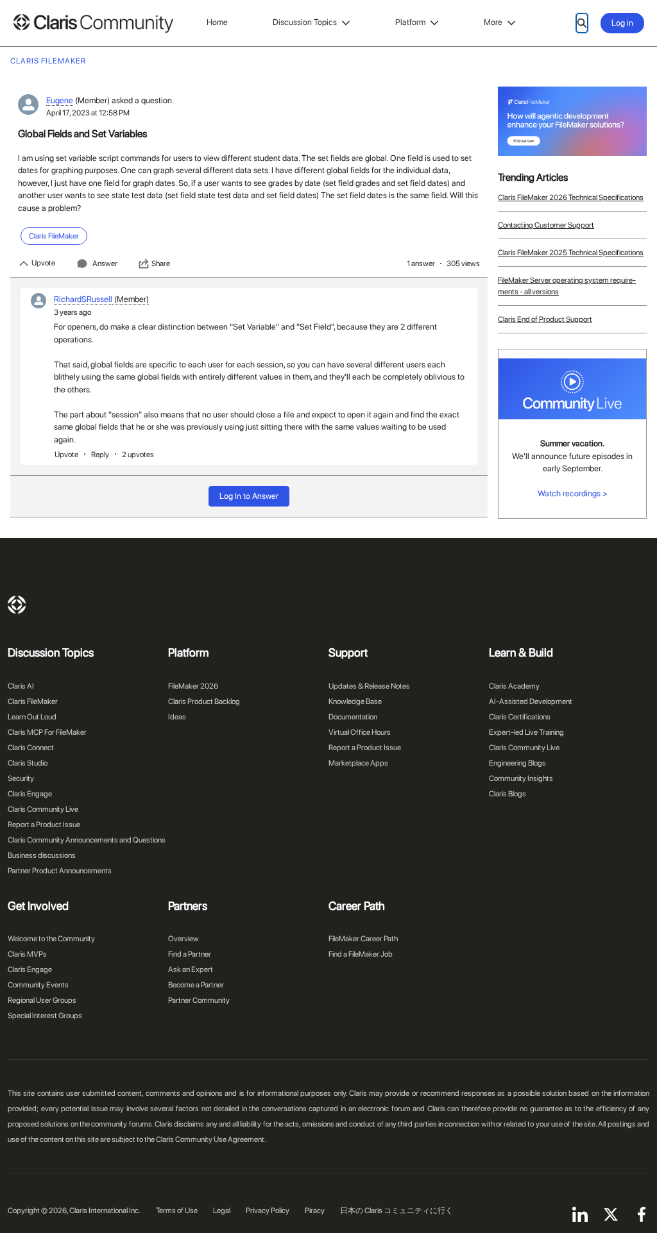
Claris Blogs (507, 793)
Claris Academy (514, 686)
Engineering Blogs (517, 763)
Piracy (315, 1210)
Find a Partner (189, 954)
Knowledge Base (355, 701)
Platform (410, 22)
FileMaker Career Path (363, 938)
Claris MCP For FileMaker (47, 732)
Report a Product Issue (44, 824)
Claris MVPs (27, 954)
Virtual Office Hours (359, 732)
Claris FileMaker (33, 701)
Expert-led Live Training (526, 732)
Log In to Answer (248, 496)
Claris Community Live (43, 809)
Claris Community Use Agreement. (211, 1139)
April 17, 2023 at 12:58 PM (88, 112)
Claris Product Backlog (204, 701)
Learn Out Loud (32, 716)
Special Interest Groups (45, 1015)
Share (160, 263)
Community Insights (521, 778)
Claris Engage (30, 793)
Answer (104, 263)
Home (217, 22)
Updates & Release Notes (369, 686)
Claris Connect (31, 747)
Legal (221, 1210)
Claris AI (21, 686)
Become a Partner (196, 984)
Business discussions (42, 855)
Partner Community (199, 1000)
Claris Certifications (519, 716)
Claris (17, 605)
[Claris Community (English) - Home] (93, 23)
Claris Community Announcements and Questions (87, 839)
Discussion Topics (305, 22)
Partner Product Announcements (60, 870)
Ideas (177, 716)
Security (21, 778)
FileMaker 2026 (193, 686)
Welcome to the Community (51, 938)
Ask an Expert (190, 969)
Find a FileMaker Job (360, 954)
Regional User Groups (42, 1000)
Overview (183, 938)
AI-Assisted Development (530, 701)
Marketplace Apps (358, 763)
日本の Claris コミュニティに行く (396, 1210)
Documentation (352, 716)
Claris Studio (27, 763)
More (493, 22)
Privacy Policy (267, 1210)
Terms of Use (177, 1210)
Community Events (38, 984)
